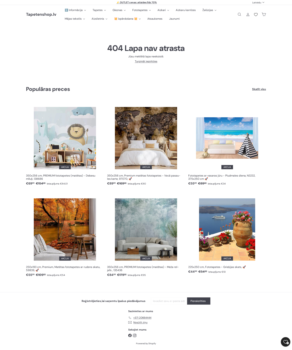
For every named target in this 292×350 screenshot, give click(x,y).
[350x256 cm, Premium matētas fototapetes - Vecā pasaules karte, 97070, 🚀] (146, 144)
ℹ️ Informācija (74, 10)
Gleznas (118, 10)
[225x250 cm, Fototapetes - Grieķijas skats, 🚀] (227, 234)
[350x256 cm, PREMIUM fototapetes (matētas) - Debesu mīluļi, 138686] (65, 144)
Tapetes (98, 10)
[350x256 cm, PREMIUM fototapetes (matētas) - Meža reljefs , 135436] (146, 235)
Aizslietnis (98, 18)
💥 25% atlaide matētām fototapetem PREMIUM (137, 2)
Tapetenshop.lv (41, 14)
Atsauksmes (154, 18)
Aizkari (161, 10)
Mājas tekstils (73, 18)
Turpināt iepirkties (146, 61)
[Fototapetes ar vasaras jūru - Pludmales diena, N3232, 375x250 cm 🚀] (227, 144)
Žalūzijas (208, 10)
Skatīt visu (259, 89)
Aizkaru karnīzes (186, 10)
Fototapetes (140, 10)
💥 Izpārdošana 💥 (126, 18)
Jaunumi (174, 18)
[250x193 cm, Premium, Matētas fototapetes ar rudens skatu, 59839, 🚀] (65, 235)
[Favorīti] (256, 14)
